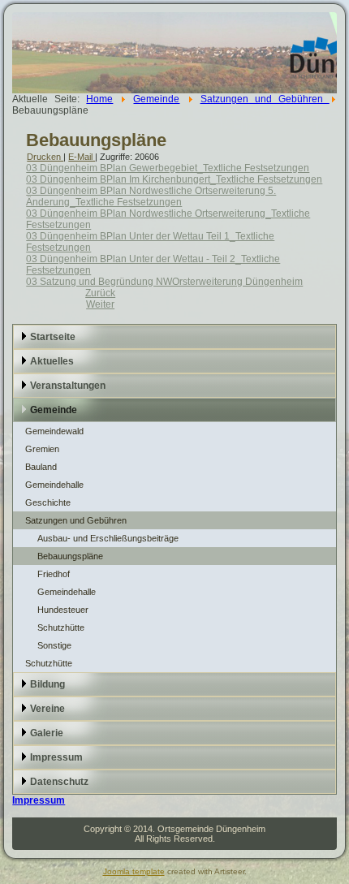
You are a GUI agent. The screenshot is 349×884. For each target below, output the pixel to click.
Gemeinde (156, 99)
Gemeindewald (54, 431)
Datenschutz (59, 781)
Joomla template (134, 871)
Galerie (46, 733)
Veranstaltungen (68, 385)
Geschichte (48, 502)
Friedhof (53, 574)
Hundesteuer (62, 609)
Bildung (47, 684)
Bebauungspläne (96, 140)
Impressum (56, 757)
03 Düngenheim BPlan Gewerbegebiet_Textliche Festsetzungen (167, 168)
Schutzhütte (60, 627)
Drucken (45, 157)
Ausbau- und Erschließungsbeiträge (108, 538)
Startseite (52, 337)
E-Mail (81, 157)
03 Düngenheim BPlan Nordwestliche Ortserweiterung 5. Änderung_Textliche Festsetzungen (151, 196)
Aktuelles (52, 361)
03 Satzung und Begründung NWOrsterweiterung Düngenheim (164, 281)
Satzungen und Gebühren (265, 99)
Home (99, 99)
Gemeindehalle (54, 484)
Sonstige (54, 645)
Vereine (47, 708)
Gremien (42, 449)
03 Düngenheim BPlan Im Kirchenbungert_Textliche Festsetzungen (174, 179)
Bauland (41, 467)
